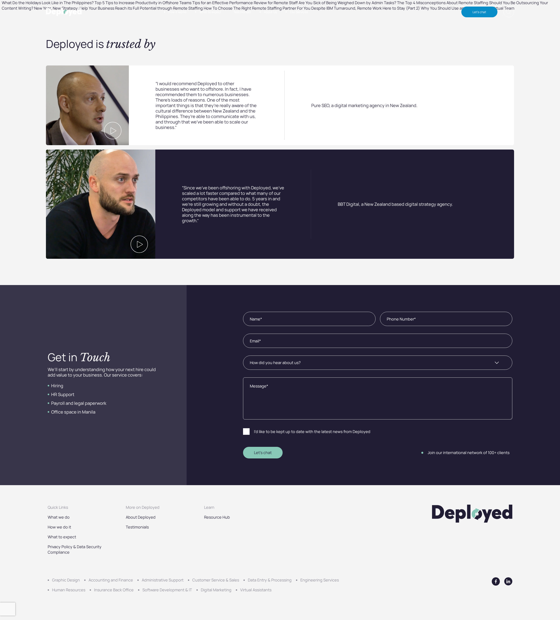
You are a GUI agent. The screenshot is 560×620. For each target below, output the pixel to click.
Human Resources (68, 589)
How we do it (59, 527)
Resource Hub (217, 517)
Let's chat (479, 12)
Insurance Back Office (114, 589)
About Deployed (141, 517)
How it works (177, 12)
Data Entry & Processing (270, 580)
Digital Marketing (216, 589)
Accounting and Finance (111, 580)
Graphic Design (66, 580)
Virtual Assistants (255, 589)
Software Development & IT (167, 589)
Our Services (299, 12)
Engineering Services (319, 580)
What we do (59, 517)
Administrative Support (163, 580)
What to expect (210, 12)
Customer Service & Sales (215, 580)
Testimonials (242, 12)
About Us (270, 12)
